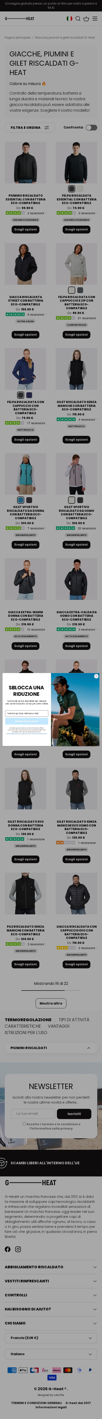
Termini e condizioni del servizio (36, 734)
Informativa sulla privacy (15, 734)
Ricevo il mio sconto (26, 720)
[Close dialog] (96, 676)
